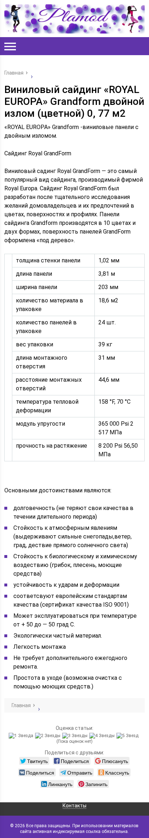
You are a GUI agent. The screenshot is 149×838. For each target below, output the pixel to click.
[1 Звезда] (22, 736)
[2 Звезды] (48, 736)
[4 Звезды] (102, 736)
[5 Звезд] (128, 736)
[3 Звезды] (75, 736)
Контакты (74, 805)
